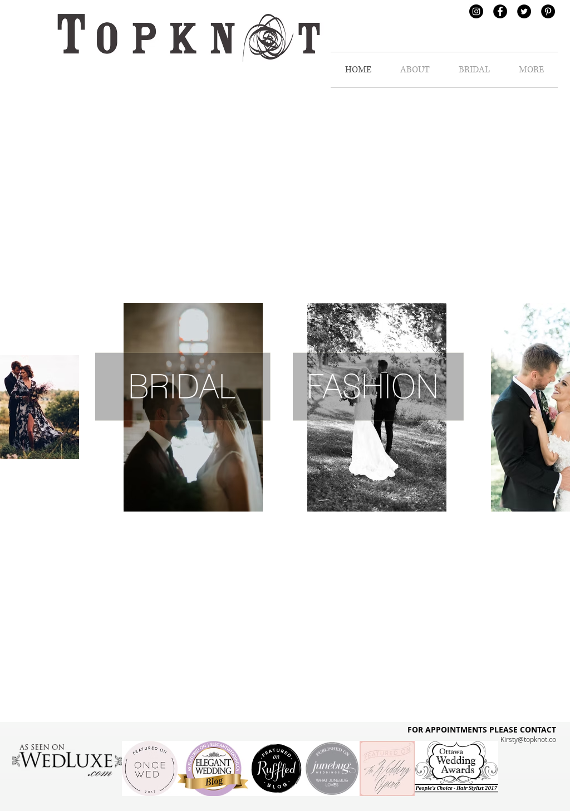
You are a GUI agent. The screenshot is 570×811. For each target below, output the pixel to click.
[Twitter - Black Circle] (524, 11)
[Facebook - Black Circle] (500, 11)
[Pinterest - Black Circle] (548, 11)
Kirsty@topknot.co (528, 739)
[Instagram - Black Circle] (476, 11)
